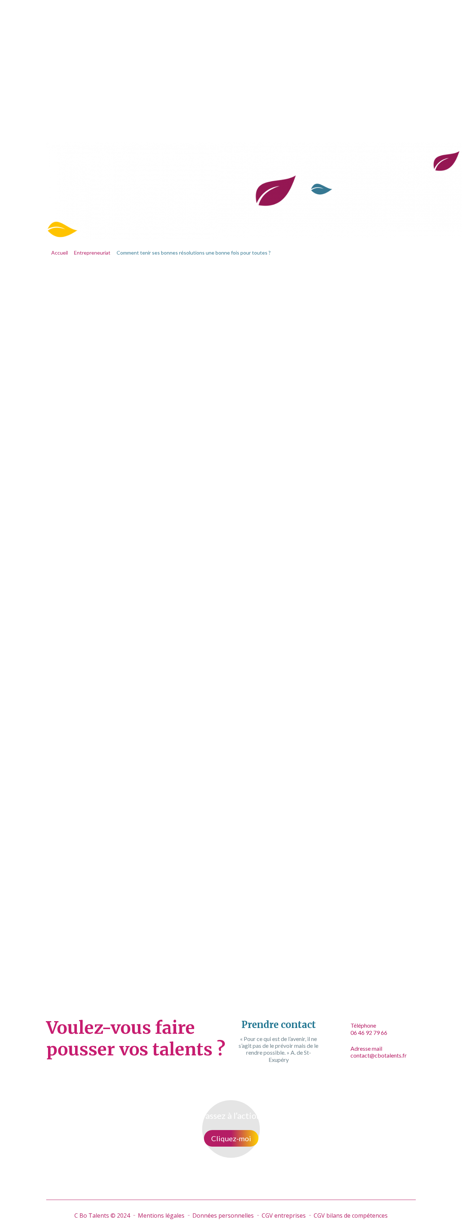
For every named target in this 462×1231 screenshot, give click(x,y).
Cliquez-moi (231, 1138)
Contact (361, 15)
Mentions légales (161, 1215)
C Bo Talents (108, 15)
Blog (329, 15)
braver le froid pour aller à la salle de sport (250, 634)
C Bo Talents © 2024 (102, 1215)
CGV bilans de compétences (351, 1215)
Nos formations (277, 15)
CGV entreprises (284, 1215)
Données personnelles (223, 1215)
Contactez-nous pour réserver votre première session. (257, 953)
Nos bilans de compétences (186, 15)
